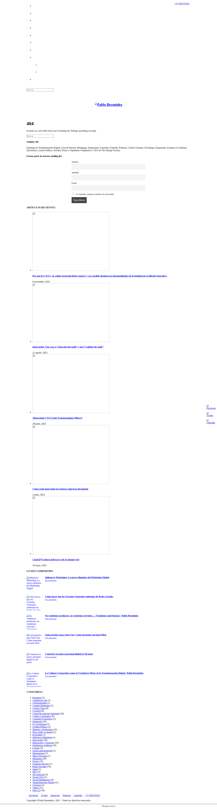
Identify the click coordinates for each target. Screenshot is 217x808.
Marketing (37, 758)
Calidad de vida (39, 700)
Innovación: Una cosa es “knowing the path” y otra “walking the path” (67, 347)
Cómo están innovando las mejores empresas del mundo (60, 489)
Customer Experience (42, 719)
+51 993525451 (182, 3)
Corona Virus (38, 708)
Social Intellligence (41, 780)
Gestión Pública (39, 727)
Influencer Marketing (42, 737)
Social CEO (38, 777)
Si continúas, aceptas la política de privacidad (94, 194)
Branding (36, 697)
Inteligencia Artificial (42, 745)
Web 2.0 (36, 790)
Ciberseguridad (39, 703)
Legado (36, 28)
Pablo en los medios (42, 50)
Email (74, 183)
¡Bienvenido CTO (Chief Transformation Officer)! (57, 418)
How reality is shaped (42, 732)
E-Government (39, 724)
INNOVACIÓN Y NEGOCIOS (49, 72)
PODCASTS (36, 57)
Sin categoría (38, 774)
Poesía (35, 35)
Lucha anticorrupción (42, 750)
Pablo (35, 13)
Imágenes (37, 21)
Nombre (75, 162)
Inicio (35, 6)
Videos (35, 788)
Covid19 (36, 43)
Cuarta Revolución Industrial (45, 713)
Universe (36, 785)
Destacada (37, 721)
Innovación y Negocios (43, 742)
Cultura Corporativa (41, 716)
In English (37, 735)
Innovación (37, 740)
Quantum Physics (40, 764)
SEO (34, 772)
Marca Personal (39, 756)
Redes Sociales (39, 766)
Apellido (75, 172)
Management (38, 753)
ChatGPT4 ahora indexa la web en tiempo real (55, 559)
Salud (35, 769)
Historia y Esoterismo (49, 65)
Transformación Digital (43, 782)
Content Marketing (41, 705)
